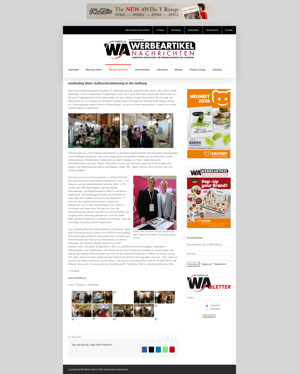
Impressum (122, 369)
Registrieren (220, 264)
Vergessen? (207, 264)
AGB (100, 369)
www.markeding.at (77, 278)
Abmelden (215, 308)
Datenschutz (110, 369)
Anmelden (215, 305)
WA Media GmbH (89, 369)
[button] (229, 69)
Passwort (191, 253)
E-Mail (190, 297)
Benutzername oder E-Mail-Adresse (205, 244)
